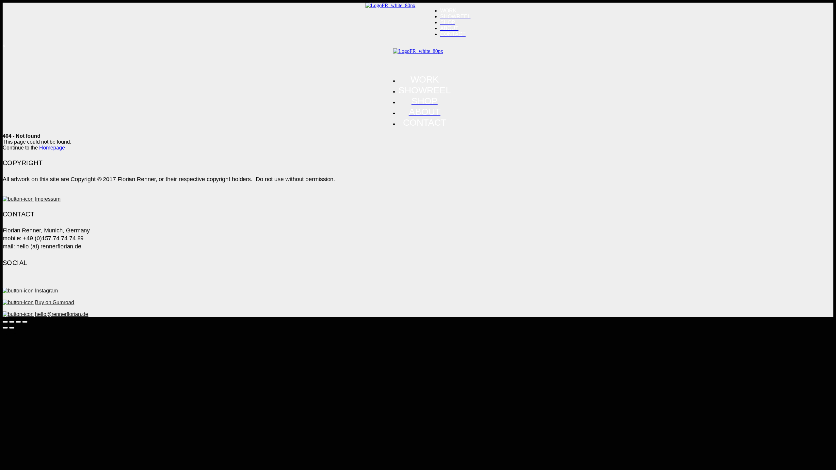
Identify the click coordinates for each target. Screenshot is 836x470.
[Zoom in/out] (24, 322)
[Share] (11, 322)
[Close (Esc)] (5, 322)
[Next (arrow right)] (11, 328)
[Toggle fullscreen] (18, 322)
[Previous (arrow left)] (5, 328)
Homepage (52, 147)
